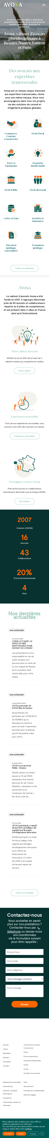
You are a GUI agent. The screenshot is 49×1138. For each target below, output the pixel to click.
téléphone (14, 931)
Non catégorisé (17, 630)
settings (28, 1129)
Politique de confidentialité (34, 1090)
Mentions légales (30, 1095)
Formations (7, 1098)
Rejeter (21, 1134)
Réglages (33, 1134)
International (8, 1086)
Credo (5, 1049)
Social (26, 1069)
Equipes (6, 1057)
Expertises (7, 1053)
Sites (25, 1082)
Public (26, 1065)
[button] (43, 5)
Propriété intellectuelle (32, 1060)
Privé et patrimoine (31, 1056)
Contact (6, 1066)
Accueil (5, 1045)
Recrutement (28, 1086)
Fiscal (26, 1052)
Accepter (8, 1134)
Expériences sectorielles (12, 1082)
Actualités (7, 1061)
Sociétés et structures (32, 1073)
